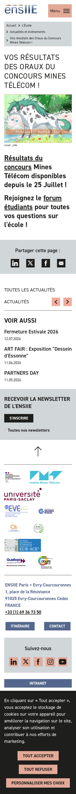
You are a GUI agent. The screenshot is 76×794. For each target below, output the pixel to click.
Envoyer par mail (61, 263)
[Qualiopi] (16, 562)
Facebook (46, 263)
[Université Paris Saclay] (23, 494)
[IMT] (46, 477)
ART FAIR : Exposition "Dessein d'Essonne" (38, 352)
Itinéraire (20, 626)
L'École (27, 25)
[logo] (21, 9)
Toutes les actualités (29, 290)
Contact (57, 626)
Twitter (30, 263)
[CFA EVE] (16, 511)
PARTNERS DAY (21, 373)
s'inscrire (19, 418)
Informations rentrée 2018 (67, 302)
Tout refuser (38, 769)
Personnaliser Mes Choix (38, 783)
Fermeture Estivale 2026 (31, 331)
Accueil (11, 25)
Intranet (38, 683)
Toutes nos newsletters (29, 430)
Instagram (50, 661)
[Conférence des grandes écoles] (46, 511)
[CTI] (14, 528)
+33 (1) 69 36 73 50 (23, 612)
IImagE (56, 302)
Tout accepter (38, 756)
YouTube (62, 661)
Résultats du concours (23, 162)
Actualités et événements (27, 32)
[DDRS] (44, 562)
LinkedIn (15, 263)
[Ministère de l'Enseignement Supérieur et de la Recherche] (13, 477)
